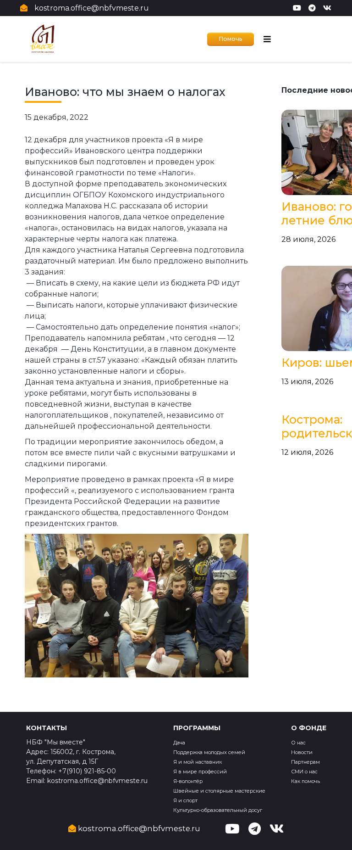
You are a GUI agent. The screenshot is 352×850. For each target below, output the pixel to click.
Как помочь (305, 781)
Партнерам (305, 762)
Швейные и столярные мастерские (219, 791)
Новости (302, 752)
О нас (298, 742)
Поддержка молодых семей (209, 752)
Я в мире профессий (200, 771)
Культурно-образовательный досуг (217, 810)
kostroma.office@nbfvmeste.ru (91, 8)
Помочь (230, 38)
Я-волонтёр (188, 781)
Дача (179, 742)
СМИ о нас (304, 771)
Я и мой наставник (197, 762)
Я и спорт (185, 800)
